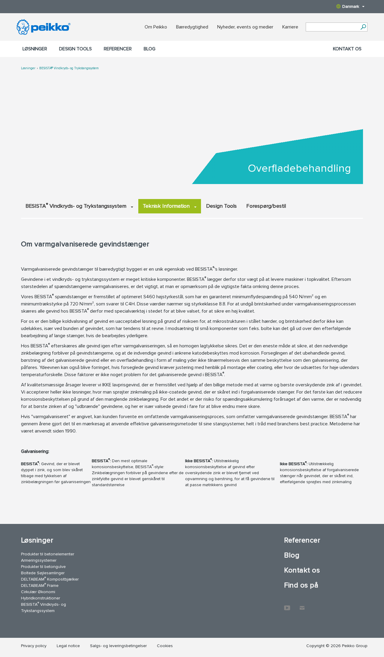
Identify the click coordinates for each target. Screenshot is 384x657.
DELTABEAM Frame (39, 585)
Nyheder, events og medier (245, 27)
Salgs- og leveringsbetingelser (118, 645)
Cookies (165, 645)
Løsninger (34, 49)
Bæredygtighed (192, 27)
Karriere (290, 27)
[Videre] (363, 27)
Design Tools (221, 206)
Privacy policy (33, 645)
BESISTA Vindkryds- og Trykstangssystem (77, 205)
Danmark (350, 6)
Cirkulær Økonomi (38, 591)
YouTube (287, 605)
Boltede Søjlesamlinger (42, 572)
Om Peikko (156, 27)
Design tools (75, 49)
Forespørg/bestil (266, 206)
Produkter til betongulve (43, 566)
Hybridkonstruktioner (40, 598)
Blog (149, 49)
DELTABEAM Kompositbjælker (50, 579)
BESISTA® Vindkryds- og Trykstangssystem (69, 68)
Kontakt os (347, 49)
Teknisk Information (167, 206)
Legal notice (68, 645)
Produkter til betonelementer (47, 554)
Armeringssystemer (38, 560)
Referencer (118, 49)
